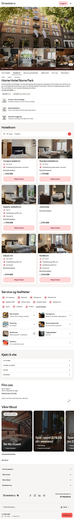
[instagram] (35, 495)
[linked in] (39, 495)
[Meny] (70, 3)
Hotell (3, 77)
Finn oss (55, 73)
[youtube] (44, 495)
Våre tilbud (65, 73)
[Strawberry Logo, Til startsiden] (9, 3)
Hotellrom (16, 73)
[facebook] (30, 495)
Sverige (10, 77)
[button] (19, 148)
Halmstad (17, 77)
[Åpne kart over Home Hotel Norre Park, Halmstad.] (69, 401)
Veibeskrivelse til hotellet (9, 393)
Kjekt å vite (45, 73)
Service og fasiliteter (31, 73)
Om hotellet (6, 73)
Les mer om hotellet (7, 90)
